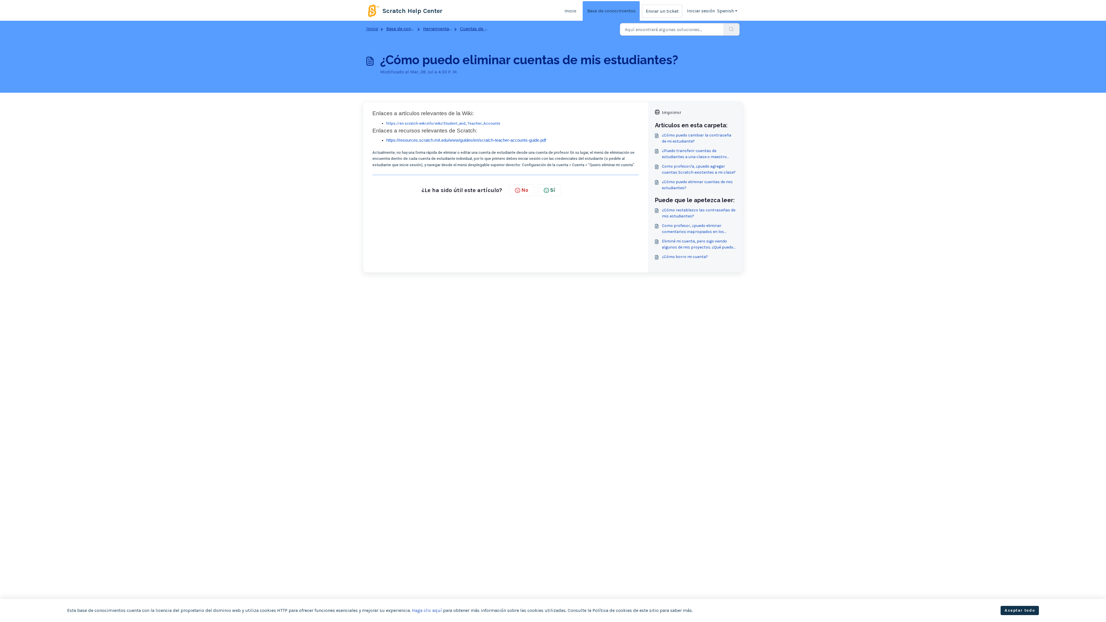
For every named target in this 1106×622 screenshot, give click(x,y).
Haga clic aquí (427, 610)
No (524, 190)
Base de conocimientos (611, 11)
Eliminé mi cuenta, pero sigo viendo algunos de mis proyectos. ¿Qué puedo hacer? (697, 244)
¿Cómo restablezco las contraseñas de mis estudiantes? (698, 213)
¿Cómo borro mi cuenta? (685, 256)
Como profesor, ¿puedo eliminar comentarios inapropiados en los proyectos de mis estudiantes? (693, 229)
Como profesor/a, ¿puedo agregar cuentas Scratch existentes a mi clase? (699, 169)
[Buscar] (731, 29)
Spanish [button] (725, 11)
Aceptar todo (1020, 610)
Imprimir (671, 112)
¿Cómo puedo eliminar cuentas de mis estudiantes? (697, 184)
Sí (552, 190)
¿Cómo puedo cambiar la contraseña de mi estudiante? (696, 138)
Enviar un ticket (662, 11)
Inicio (570, 11)
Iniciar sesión (701, 11)
